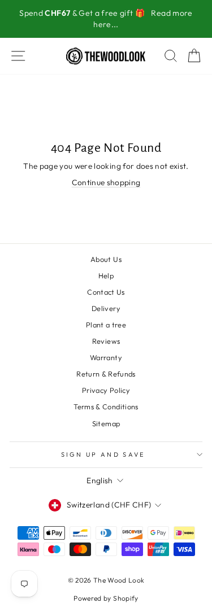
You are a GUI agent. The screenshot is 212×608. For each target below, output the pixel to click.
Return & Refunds (106, 373)
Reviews (106, 340)
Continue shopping (106, 182)
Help (106, 275)
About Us (106, 259)
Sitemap (106, 423)
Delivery (106, 308)
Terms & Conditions (105, 406)
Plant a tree (106, 324)
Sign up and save (103, 454)
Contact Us (105, 291)
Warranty (106, 357)
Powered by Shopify (105, 598)
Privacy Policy (106, 390)
